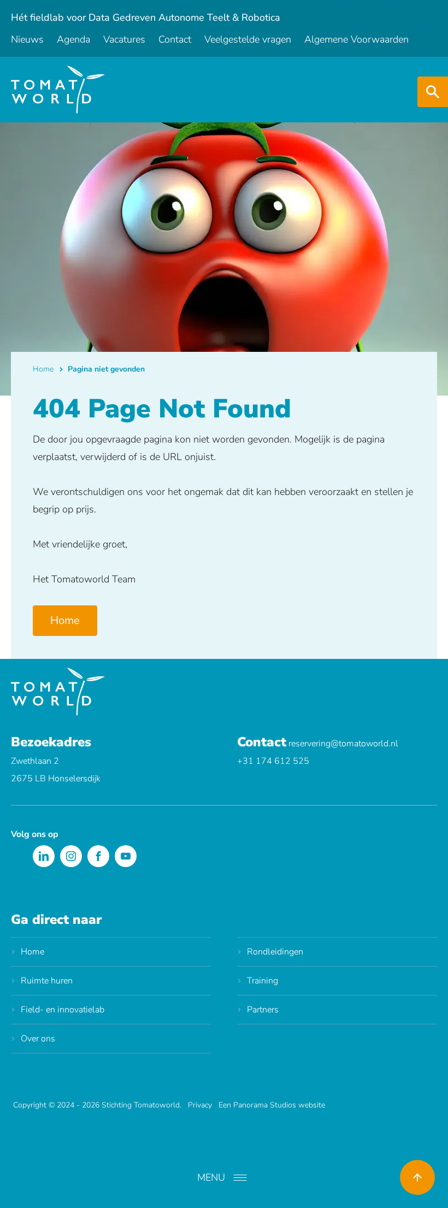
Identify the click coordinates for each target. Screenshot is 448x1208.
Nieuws (27, 39)
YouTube (126, 856)
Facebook (98, 856)
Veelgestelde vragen (247, 39)
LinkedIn (44, 856)
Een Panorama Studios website (272, 1105)
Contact (174, 39)
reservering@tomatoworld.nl (343, 744)
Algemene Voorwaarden (356, 39)
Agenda (73, 39)
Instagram (71, 856)
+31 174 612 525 (273, 761)
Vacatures (124, 39)
